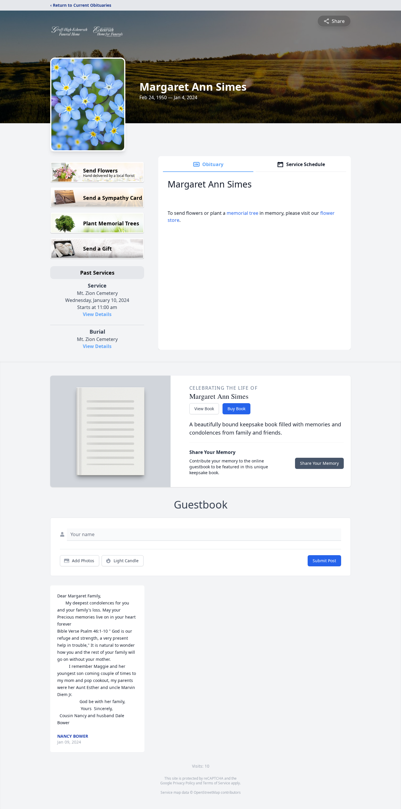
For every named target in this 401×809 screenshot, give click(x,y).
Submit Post (324, 560)
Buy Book (236, 408)
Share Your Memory (319, 463)
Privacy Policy (184, 783)
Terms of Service (216, 783)
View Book (204, 408)
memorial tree (242, 213)
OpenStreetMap (207, 792)
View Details (97, 314)
